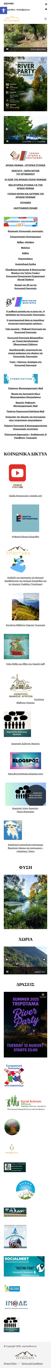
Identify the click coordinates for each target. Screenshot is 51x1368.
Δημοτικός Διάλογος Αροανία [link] (25, 743)
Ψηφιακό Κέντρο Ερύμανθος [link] (25, 536)
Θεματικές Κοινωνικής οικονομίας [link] (25, 231)
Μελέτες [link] (25, 247)
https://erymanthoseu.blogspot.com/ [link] (25, 774)
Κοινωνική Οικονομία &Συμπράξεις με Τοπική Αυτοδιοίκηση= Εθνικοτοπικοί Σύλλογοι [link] (25, 341)
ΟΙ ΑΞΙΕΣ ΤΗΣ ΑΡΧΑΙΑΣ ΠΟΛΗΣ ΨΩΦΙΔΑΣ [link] (25, 179)
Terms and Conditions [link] (32, 1363)
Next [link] (44, 37)
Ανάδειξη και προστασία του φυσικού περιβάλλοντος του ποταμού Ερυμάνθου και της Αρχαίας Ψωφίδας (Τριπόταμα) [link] (25, 580)
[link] (3, 10)
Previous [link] (7, 37)
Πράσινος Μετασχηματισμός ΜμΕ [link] (25, 388)
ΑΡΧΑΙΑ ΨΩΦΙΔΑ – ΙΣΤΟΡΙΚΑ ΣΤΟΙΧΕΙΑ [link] (25, 165)
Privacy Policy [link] (10, 1363)
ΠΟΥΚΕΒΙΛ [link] (25, 202)
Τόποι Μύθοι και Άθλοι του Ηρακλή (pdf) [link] (25, 664)
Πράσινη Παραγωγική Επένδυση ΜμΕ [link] (25, 411)
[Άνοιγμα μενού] (45, 18)
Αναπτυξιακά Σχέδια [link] (25, 264)
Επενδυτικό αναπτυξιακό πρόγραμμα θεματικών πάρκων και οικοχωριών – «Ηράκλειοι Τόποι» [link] (25, 848)
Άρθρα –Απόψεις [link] (25, 242)
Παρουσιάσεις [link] (25, 258)
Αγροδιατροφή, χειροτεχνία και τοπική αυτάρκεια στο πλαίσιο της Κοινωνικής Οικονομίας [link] (25, 353)
